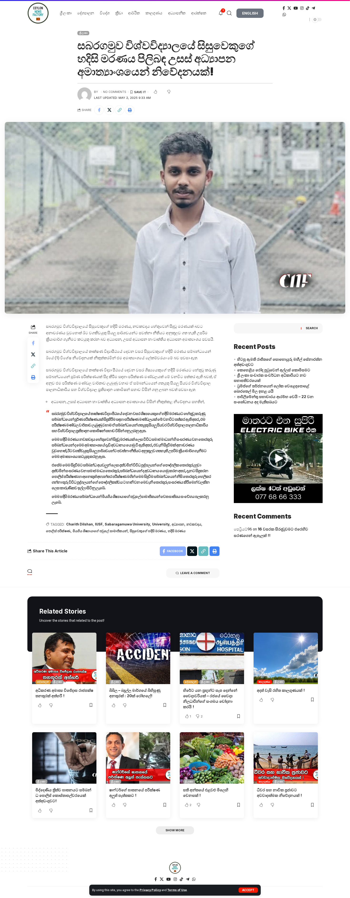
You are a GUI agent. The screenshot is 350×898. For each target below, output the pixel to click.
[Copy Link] (119, 110)
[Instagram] (302, 8)
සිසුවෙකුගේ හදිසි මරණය (148, 531)
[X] (289, 8)
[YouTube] (295, 8)
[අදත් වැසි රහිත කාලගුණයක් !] (286, 658)
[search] (231, 13)
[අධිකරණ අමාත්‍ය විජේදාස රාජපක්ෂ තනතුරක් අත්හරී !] (64, 658)
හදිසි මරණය (176, 531)
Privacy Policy (150, 890)
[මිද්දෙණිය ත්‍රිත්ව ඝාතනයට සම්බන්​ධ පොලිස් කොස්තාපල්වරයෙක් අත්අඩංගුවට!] (64, 758)
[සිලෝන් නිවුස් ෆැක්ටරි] (175, 868)
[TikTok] (307, 8)
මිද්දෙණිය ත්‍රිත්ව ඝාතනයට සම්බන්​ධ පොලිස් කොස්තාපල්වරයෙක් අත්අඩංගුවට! (63, 795)
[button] (278, 458)
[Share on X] (109, 110)
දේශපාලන (43, 681)
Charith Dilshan (79, 524)
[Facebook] (283, 8)
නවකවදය (193, 524)
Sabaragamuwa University (127, 524)
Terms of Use (177, 890)
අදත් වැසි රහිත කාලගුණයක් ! (281, 690)
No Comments (114, 92)
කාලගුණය (264, 681)
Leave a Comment (195, 573)
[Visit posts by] (84, 94)
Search (312, 328)
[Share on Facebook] (99, 110)
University (161, 524)
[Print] (130, 110)
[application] (278, 458)
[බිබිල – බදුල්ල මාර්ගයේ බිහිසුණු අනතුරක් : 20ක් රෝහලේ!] (138, 658)
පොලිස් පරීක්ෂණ (58, 531)
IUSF (99, 524)
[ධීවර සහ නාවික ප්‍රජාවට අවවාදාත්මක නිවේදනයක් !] (286, 758)
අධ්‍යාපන (178, 524)
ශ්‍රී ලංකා (83, 33)
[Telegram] (313, 8)
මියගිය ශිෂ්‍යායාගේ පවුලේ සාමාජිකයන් (100, 531)
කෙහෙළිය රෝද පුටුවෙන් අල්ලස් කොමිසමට (273, 370)
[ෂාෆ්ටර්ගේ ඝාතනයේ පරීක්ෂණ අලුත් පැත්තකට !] (138, 758)
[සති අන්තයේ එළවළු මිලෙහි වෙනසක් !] (212, 758)
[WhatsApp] (284, 14)
